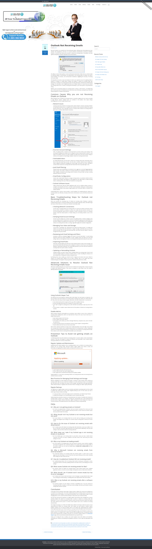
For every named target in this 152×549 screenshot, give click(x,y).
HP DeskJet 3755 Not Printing (101, 59)
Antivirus (84, 4)
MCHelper (65, 541)
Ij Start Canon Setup (99, 79)
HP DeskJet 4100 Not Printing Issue (102, 72)
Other (93, 4)
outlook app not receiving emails (79, 524)
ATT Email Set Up (98, 64)
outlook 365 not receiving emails (67, 524)
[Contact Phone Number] (50, 5)
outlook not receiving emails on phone (79, 525)
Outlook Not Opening (47, 532)
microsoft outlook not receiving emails (58, 522)
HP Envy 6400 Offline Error (100, 67)
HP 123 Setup (97, 77)
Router (89, 4)
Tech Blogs (98, 4)
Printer (75, 4)
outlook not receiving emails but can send (64, 525)
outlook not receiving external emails (70, 526)
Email (80, 4)
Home (71, 4)
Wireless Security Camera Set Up (101, 56)
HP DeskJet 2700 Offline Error (101, 74)
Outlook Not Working (87, 532)
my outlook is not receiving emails (72, 522)
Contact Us (104, 4)
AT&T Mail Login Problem (100, 61)
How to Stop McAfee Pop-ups (101, 69)
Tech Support (97, 86)
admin (56, 47)
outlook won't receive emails (82, 526)
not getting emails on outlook (83, 522)
